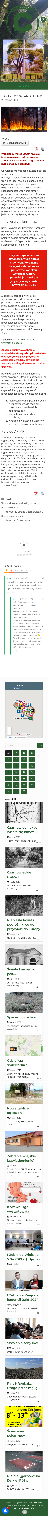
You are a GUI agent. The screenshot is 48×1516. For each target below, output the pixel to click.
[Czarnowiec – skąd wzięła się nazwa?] (24, 812)
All (8, 753)
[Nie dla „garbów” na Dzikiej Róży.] (24, 1461)
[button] (6, 59)
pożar (33, 503)
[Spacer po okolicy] (24, 1002)
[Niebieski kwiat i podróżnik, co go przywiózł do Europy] (24, 905)
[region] (22, 59)
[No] (44, 1507)
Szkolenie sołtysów (22, 1343)
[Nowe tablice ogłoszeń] (24, 1093)
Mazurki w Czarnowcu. (17, 520)
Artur (33, 602)
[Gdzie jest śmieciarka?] (24, 1045)
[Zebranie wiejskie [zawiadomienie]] (24, 1141)
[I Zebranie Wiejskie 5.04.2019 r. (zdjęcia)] (24, 1240)
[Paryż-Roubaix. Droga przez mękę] (24, 1368)
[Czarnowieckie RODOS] (24, 857)
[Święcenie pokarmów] (24, 1416)
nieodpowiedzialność (16, 503)
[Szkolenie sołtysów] (24, 1328)
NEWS (8, 498)
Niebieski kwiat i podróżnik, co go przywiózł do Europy (23, 924)
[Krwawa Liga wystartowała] (24, 1192)
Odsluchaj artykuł (16, 142)
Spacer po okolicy (21, 1017)
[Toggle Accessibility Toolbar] (43, 19)
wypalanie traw (10, 507)
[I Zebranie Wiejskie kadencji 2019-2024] (24, 1280)
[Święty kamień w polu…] (24, 954)
